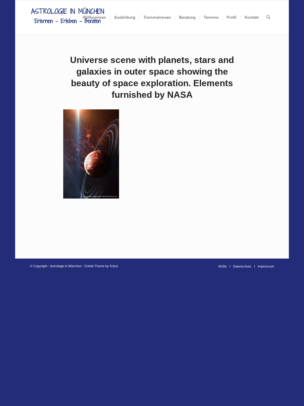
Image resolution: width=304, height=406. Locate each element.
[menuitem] (94, 17)
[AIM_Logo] (67, 17)
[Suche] (268, 17)
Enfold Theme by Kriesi (101, 266)
